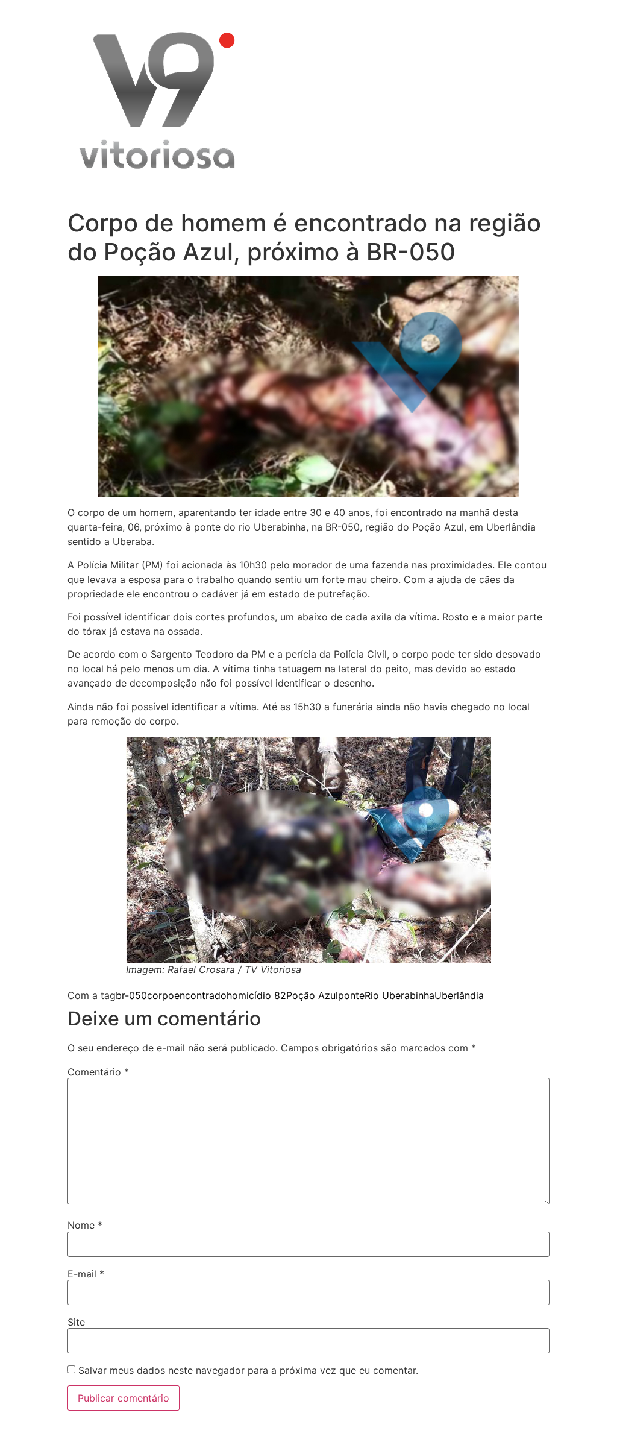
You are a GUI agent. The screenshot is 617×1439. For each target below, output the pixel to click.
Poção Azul (312, 995)
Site (76, 1322)
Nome (84, 1225)
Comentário (98, 1072)
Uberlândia (459, 995)
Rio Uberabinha (399, 995)
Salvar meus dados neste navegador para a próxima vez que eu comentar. (248, 1370)
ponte (351, 995)
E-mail (85, 1274)
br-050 (131, 995)
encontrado (200, 995)
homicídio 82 (256, 995)
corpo (160, 995)
